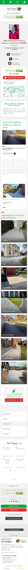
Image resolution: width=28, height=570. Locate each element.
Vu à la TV (14, 479)
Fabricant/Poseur (7, 467)
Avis (6, 428)
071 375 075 (14, 74)
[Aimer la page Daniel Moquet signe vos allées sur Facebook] (9, 501)
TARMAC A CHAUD (8, 153)
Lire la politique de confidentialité (8, 552)
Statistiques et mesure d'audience (9, 559)
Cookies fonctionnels (7, 558)
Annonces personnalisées (8, 561)
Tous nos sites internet (14, 518)
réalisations (6, 424)
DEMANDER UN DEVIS (15, 78)
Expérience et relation (7, 562)
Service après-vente (14, 529)
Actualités (5, 419)
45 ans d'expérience (7, 456)
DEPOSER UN (14, 506)
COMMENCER (11, 400)
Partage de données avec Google (9, 557)
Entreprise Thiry (6, 414)
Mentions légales (14, 535)
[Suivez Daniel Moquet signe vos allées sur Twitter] (11, 501)
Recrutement (5, 433)
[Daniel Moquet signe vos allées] (14, 9)
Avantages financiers (20, 467)
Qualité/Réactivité (20, 456)
